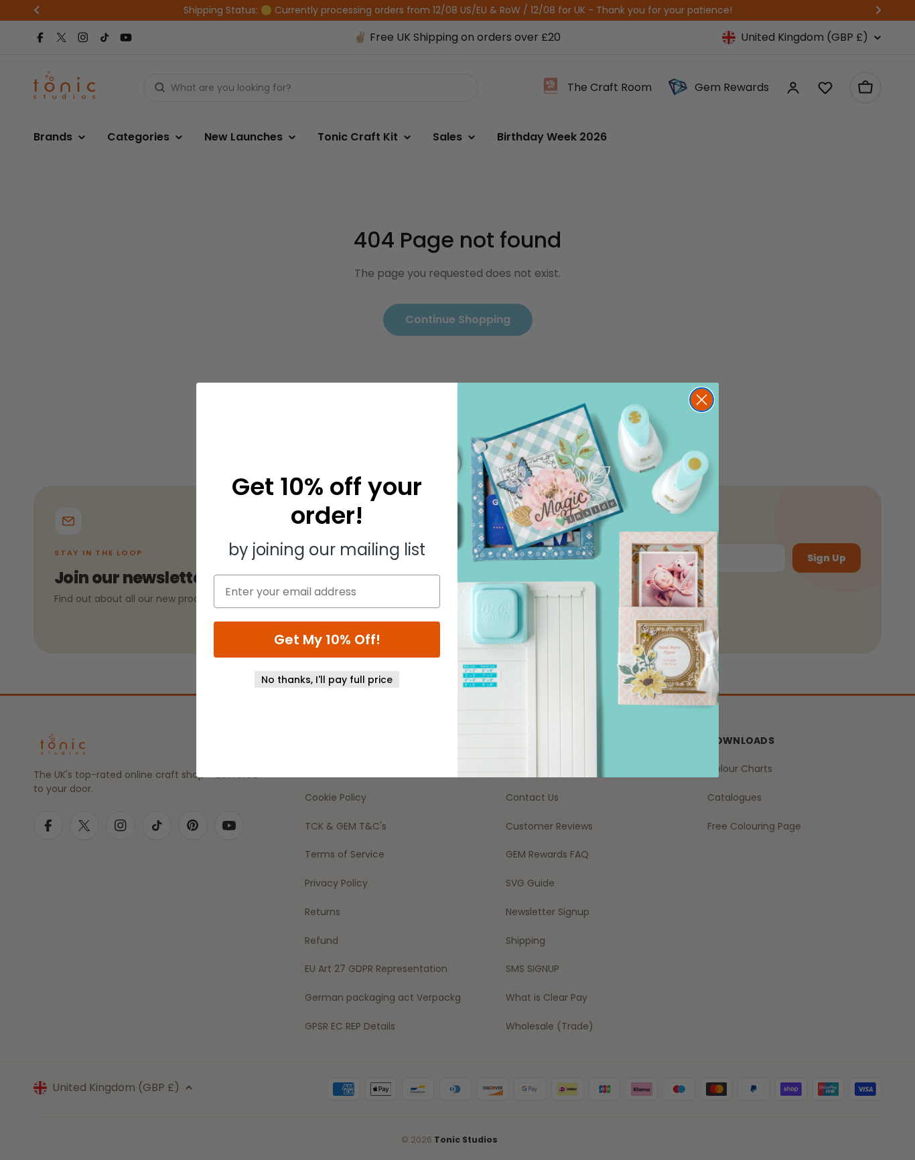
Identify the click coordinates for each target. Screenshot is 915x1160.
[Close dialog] (701, 399)
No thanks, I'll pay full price (327, 679)
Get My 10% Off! (327, 639)
